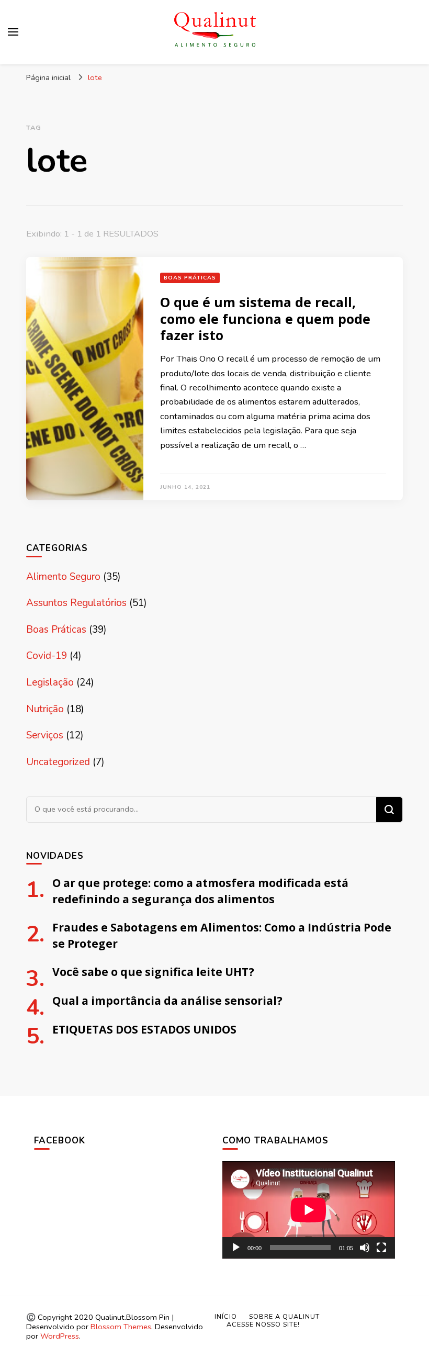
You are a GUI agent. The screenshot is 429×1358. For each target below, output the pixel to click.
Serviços (44, 735)
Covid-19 (46, 656)
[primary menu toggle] (13, 32)
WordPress (59, 1336)
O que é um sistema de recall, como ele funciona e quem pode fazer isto (265, 318)
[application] (308, 1210)
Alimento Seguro (63, 576)
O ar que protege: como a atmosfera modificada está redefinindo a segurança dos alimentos (200, 890)
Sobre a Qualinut (284, 1316)
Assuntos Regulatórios (76, 603)
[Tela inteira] (381, 1247)
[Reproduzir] (236, 1247)
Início (225, 1316)
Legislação (50, 682)
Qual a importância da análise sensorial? (167, 1000)
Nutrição (45, 709)
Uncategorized (58, 762)
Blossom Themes (121, 1326)
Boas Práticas (190, 278)
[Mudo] (364, 1247)
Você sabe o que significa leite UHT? (153, 971)
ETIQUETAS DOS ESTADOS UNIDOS (144, 1029)
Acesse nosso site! (263, 1324)
